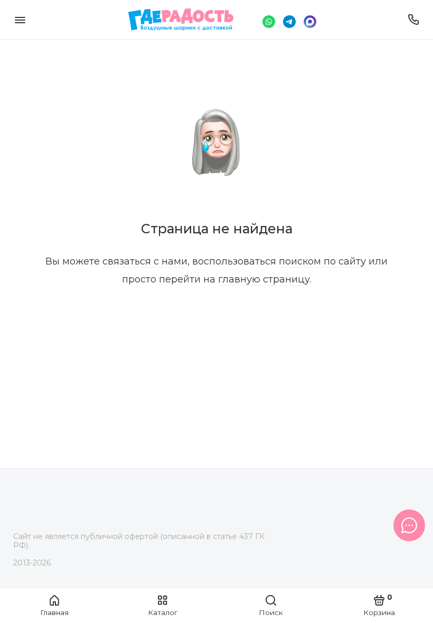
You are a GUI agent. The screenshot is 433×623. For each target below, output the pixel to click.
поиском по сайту (322, 261)
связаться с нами (144, 261)
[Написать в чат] (409, 525)
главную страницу (264, 279)
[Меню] (20, 19)
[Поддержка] (413, 19)
